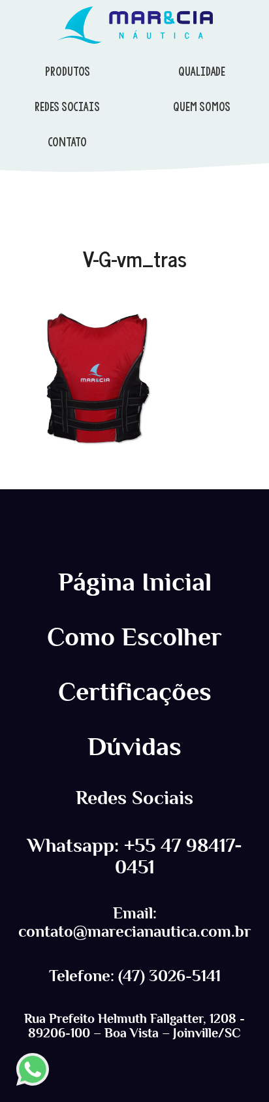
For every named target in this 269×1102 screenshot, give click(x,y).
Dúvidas (134, 746)
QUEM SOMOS (201, 106)
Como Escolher (134, 637)
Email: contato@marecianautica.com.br (134, 922)
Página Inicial (135, 582)
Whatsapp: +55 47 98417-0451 (134, 856)
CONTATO (67, 142)
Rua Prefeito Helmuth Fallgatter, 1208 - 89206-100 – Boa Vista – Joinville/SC (134, 1025)
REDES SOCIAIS (67, 106)
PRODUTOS (67, 71)
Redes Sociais (134, 798)
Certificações (135, 691)
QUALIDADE (201, 71)
